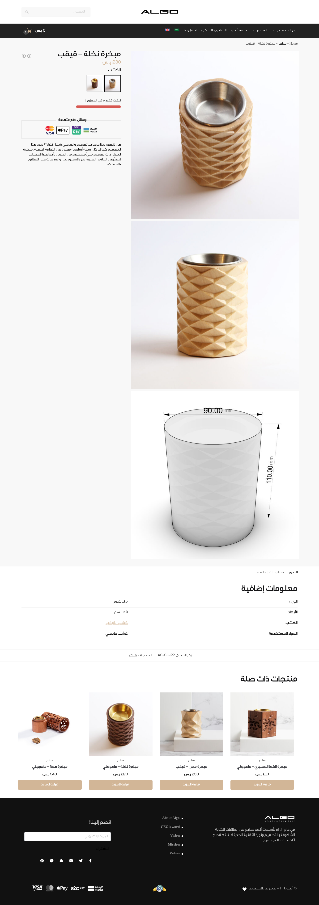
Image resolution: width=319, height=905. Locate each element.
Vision (175, 836)
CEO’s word (170, 827)
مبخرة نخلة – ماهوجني (121, 767)
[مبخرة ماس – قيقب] (191, 724)
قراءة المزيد (262, 785)
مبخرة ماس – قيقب (191, 767)
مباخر (282, 44)
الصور (293, 572)
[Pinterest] (42, 862)
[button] (33, 31)
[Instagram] (71, 862)
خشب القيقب (117, 623)
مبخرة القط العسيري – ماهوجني (262, 767)
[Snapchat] (61, 862)
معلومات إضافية (270, 572)
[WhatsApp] (52, 862)
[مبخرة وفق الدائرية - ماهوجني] (23, 56)
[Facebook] (90, 862)
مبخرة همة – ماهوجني (50, 767)
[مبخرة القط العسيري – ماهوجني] (262, 724)
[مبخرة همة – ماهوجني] (50, 724)
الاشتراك (102, 849)
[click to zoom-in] (215, 135)
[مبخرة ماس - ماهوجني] (29, 56)
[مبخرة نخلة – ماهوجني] (94, 83)
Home (293, 44)
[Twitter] (81, 862)
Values (175, 853)
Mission (174, 845)
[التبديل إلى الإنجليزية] (167, 31)
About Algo (171, 818)
